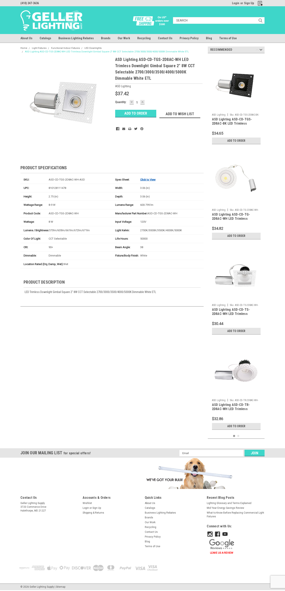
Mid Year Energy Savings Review (225, 507)
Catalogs (45, 38)
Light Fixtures (39, 48)
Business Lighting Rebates (76, 38)
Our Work (124, 38)
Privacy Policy (189, 38)
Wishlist (87, 503)
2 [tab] (238, 436)
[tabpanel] (236, 102)
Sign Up (249, 3)
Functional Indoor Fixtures (65, 48)
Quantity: (120, 102)
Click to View (148, 179)
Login (235, 3)
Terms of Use (228, 38)
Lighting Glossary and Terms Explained (229, 503)
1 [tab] (234, 436)
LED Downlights (93, 48)
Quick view (236, 108)
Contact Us (165, 38)
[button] (189, 473)
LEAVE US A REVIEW (221, 552)
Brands (105, 38)
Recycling (144, 38)
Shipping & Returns (93, 512)
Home (23, 48)
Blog (209, 38)
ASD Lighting (219, 114)
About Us (26, 38)
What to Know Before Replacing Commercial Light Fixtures (235, 514)
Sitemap (60, 586)
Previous (257, 50)
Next (260, 50)
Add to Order (236, 140)
